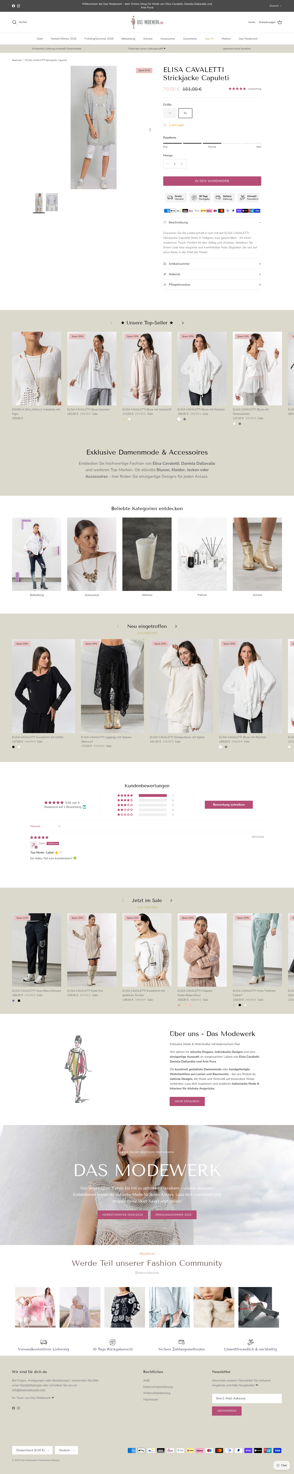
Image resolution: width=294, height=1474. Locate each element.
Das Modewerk (248, 39)
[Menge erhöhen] (182, 163)
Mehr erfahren (187, 1101)
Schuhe (147, 39)
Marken (226, 39)
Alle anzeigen (147, 633)
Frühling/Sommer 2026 (98, 39)
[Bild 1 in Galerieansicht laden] (93, 127)
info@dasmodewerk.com (28, 1390)
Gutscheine (190, 39)
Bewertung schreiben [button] (229, 804)
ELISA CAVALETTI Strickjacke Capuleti (46, 60)
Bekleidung (128, 39)
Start (40, 39)
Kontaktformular (31, 1385)
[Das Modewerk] (147, 22)
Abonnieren (226, 1411)
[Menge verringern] (166, 163)
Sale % (209, 39)
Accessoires (167, 39)
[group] (35, 1307)
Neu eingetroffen (147, 626)
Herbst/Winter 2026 (63, 39)
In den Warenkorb (212, 181)
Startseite (17, 60)
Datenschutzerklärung (158, 1387)
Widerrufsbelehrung (156, 1393)
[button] (125, 795)
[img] (39, 837)
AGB (146, 1380)
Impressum (150, 1399)
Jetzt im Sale (147, 900)
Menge (168, 155)
